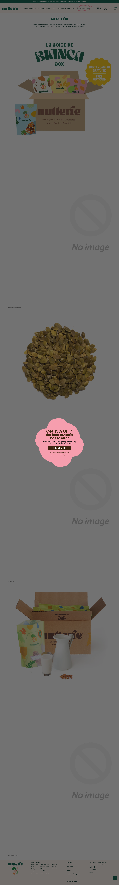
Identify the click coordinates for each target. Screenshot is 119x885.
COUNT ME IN (59, 448)
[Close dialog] (5, 420)
